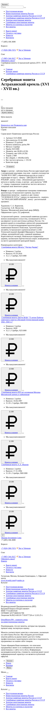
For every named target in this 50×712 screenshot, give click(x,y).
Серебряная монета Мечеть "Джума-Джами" (19, 247)
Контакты (10, 38)
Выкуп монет (11, 31)
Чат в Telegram (24, 50)
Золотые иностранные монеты (18, 20)
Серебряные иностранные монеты (20, 22)
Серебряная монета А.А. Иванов (15, 465)
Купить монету (7, 112)
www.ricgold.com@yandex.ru (12, 580)
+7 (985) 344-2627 (8, 58)
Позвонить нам (20, 125)
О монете (10, 167)
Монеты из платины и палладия (19, 25)
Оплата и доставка (13, 33)
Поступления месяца (14, 11)
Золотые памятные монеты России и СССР (24, 16)
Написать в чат (7, 125)
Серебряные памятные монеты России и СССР (25, 18)
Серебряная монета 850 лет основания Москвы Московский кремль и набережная (20, 393)
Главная (9, 69)
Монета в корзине (11, 285)
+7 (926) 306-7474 (8, 50)
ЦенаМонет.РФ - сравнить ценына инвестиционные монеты (14, 621)
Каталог (5, 4)
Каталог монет (12, 71)
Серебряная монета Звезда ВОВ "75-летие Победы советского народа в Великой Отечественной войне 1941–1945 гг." (22, 319)
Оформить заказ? (8, 61)
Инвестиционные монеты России (20, 14)
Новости (9, 35)
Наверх (4, 561)
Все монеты (11, 27)
